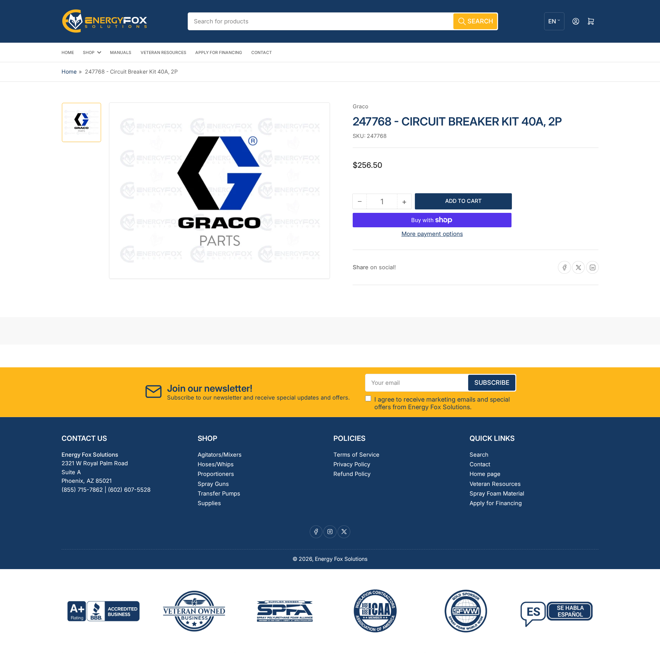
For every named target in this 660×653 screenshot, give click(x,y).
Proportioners (216, 473)
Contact (480, 464)
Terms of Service (356, 454)
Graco (360, 106)
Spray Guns (213, 483)
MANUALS (120, 52)
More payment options (432, 233)
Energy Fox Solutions (341, 559)
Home (69, 71)
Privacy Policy (351, 464)
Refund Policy (352, 473)
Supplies (209, 503)
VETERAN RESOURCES (163, 52)
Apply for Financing (496, 503)
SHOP (89, 52)
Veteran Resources (495, 483)
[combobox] (343, 21)
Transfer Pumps (219, 493)
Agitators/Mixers (220, 454)
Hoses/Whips (216, 464)
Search (479, 454)
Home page (485, 473)
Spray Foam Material (497, 493)
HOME (68, 52)
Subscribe (491, 382)
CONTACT (261, 52)
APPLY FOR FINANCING (218, 52)
